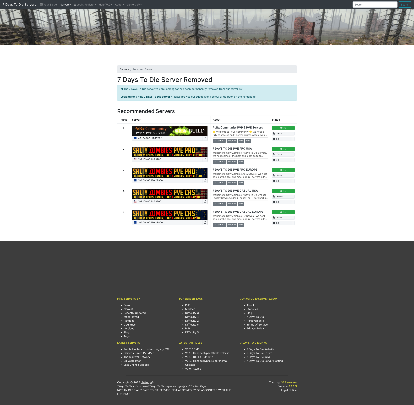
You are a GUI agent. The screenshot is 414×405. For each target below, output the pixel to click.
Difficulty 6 (192, 324)
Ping (126, 332)
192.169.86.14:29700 (149, 159)
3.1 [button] (277, 139)
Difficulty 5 (192, 332)
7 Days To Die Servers (19, 4)
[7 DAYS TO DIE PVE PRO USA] (169, 152)
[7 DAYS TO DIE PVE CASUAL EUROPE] (169, 215)
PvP (187, 328)
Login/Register (85, 4)
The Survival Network (137, 357)
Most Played (131, 316)
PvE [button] (241, 140)
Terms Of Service (257, 324)
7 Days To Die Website (260, 349)
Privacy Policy (255, 328)
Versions (129, 328)
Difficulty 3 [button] (219, 140)
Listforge (146, 382)
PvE (187, 305)
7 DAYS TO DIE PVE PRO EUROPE (235, 169)
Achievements (255, 320)
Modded (190, 309)
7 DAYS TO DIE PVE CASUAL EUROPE (238, 211)
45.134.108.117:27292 (149, 138)
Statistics (252, 309)
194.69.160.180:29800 (150, 222)
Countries (130, 324)
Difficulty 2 (192, 320)
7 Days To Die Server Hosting (265, 360)
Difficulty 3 (192, 313)
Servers (65, 4)
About (118, 4)
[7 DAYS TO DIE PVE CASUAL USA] (169, 194)
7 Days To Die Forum (259, 353)
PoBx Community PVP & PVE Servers (238, 127)
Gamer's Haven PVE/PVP (139, 353)
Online (283, 128)
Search (405, 4)
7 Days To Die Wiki (258, 357)
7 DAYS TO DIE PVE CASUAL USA (235, 190)
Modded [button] (232, 140)
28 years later (132, 360)
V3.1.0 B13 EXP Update (199, 357)
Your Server (50, 4)
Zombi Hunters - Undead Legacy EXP (146, 349)
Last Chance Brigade (136, 364)
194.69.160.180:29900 (150, 180)
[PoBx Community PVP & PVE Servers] (169, 131)
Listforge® (133, 4)
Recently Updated (135, 313)
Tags (127, 336)
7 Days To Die (255, 316)
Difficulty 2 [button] (219, 203)
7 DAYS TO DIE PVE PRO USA (232, 148)
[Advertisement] (207, 56)
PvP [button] (248, 140)
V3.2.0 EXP (192, 349)
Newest (128, 309)
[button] (204, 138)
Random (129, 320)
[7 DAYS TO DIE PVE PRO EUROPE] (169, 173)
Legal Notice (289, 390)
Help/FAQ (104, 4)
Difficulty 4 (192, 316)
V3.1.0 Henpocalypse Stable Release (207, 353)
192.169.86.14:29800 (149, 201)
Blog (249, 313)
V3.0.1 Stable (193, 368)
